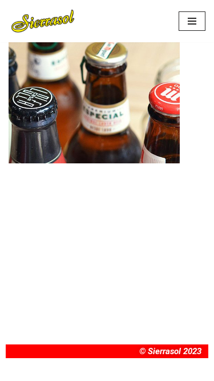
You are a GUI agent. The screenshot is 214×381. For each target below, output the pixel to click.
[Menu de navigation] (192, 21)
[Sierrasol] (43, 21)
